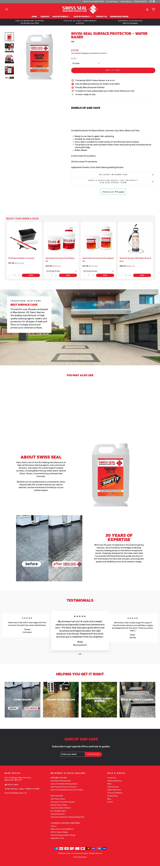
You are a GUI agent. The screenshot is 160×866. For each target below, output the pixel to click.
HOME (34, 17)
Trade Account (113, 787)
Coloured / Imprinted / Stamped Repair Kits (67, 817)
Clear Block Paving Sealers (61, 781)
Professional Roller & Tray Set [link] (21, 258)
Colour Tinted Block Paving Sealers (64, 784)
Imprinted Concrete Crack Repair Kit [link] (60, 259)
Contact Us (111, 778)
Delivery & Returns (114, 781)
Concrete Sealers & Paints (61, 808)
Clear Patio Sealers (58, 799)
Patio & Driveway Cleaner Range (63, 835)
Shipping (85, 53)
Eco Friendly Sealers (58, 811)
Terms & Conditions (114, 793)
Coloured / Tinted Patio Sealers (63, 802)
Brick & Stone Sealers (59, 805)
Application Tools (57, 838)
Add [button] (31, 275)
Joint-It (53, 826)
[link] (24, 239)
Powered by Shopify (80, 857)
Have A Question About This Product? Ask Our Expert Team (113, 182)
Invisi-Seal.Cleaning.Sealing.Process (106, 167)
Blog (109, 799)
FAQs (109, 784)
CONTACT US (101, 17)
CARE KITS (44, 17)
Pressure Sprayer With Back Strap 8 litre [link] (135, 259)
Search (110, 802)
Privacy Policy (112, 796)
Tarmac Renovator (58, 814)
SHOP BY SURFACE (60, 17)
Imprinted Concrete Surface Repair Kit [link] (98, 259)
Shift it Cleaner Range (59, 832)
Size (73, 58)
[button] (11, 275)
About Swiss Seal (114, 790)
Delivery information (113, 174)
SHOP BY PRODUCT (82, 17)
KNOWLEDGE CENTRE (119, 17)
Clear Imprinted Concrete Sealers (64, 787)
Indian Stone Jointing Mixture (62, 829)
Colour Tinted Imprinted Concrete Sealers (67, 790)
